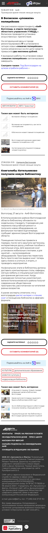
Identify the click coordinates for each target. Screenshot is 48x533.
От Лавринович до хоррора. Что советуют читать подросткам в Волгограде (21, 317)
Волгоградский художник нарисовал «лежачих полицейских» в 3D (26, 141)
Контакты (7, 433)
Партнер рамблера (23, 521)
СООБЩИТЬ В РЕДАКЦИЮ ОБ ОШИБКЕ (20, 450)
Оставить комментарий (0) (24, 87)
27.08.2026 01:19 (7, 162)
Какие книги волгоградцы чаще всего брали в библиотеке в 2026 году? (26, 399)
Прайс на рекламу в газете (29, 433)
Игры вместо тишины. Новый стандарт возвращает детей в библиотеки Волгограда (26, 392)
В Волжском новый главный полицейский (28, 132)
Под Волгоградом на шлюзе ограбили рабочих (21, 66)
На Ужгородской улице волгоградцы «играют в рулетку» (26, 149)
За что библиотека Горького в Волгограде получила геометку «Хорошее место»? (28, 407)
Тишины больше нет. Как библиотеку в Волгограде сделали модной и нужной (27, 415)
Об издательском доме (14, 437)
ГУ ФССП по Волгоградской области (17, 209)
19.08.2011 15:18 (7, 10)
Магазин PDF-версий (13, 440)
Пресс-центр (35, 437)
